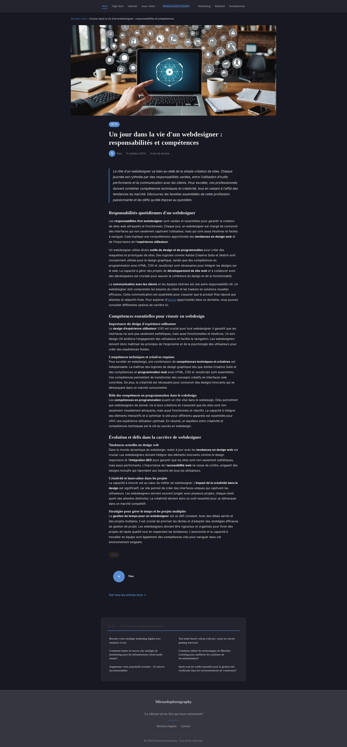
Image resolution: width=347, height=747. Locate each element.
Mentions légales (167, 726)
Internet (132, 6)
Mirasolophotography (173, 702)
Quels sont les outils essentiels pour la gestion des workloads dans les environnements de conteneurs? (208, 668)
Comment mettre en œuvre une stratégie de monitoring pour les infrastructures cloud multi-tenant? (136, 654)
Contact (185, 726)
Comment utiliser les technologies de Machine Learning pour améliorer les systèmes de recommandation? (205, 654)
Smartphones (237, 6)
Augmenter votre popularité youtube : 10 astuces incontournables (136, 668)
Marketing (204, 6)
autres (172, 299)
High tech (117, 6)
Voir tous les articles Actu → (127, 595)
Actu (105, 6)
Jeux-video (148, 6)
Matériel (220, 6)
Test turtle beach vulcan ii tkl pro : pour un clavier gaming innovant (207, 640)
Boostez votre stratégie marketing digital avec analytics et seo (135, 640)
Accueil (75, 18)
